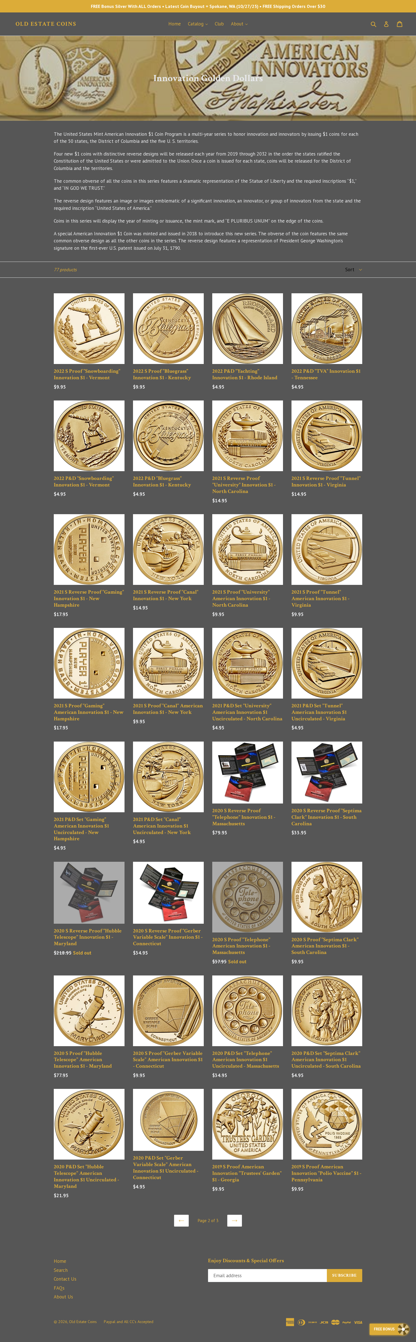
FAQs (59, 1288)
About (240, 23)
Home (174, 24)
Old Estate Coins (46, 23)
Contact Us (65, 1279)
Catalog (199, 23)
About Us (63, 1297)
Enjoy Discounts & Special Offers (246, 1261)
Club (219, 24)
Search (61, 1270)
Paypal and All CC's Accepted (128, 1321)
